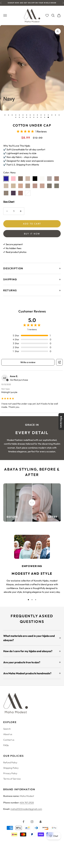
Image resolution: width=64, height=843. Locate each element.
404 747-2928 (27, 802)
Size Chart (8, 201)
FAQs (6, 745)
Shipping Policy (11, 767)
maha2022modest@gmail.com (26, 809)
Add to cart (32, 223)
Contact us (8, 739)
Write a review (27, 362)
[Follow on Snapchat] (40, 821)
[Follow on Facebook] (23, 821)
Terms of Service (12, 778)
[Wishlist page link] (47, 15)
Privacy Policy (10, 773)
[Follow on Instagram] (32, 821)
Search (7, 728)
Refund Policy (10, 762)
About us (7, 734)
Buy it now (32, 233)
